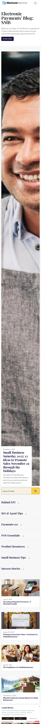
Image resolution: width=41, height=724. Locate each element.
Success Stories (10, 568)
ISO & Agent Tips (12, 513)
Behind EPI (8, 502)
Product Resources (13, 546)
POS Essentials (10, 535)
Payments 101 (9, 524)
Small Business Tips (13, 557)
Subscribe (7, 39)
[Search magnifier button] (35, 491)
